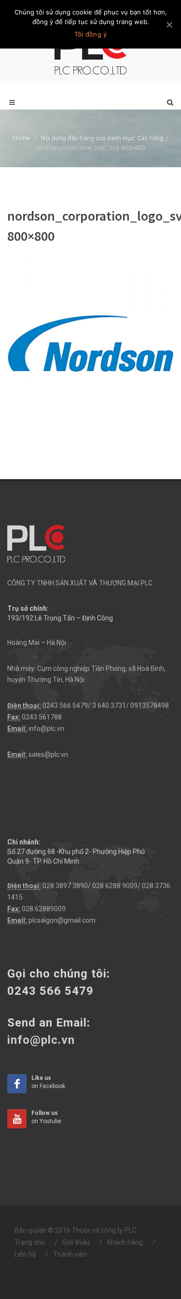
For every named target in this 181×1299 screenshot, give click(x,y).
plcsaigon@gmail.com (62, 920)
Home (21, 138)
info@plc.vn (46, 728)
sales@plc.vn (48, 754)
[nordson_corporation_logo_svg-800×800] (90, 342)
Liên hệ (25, 1254)
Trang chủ (29, 1242)
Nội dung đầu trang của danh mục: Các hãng (102, 138)
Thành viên (70, 1254)
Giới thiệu (76, 1242)
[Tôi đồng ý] (169, 24)
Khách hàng (125, 1242)
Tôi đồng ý (90, 34)
